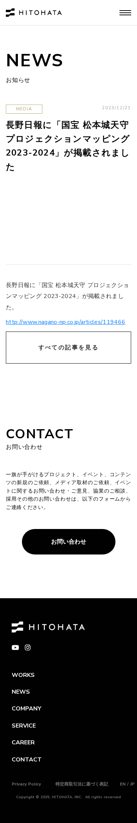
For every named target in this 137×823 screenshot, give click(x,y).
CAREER (23, 742)
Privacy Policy (26, 784)
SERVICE (24, 726)
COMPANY (26, 709)
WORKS (23, 675)
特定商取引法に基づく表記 (82, 784)
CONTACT (27, 760)
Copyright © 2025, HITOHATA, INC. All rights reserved (68, 797)
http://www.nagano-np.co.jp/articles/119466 (65, 322)
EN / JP (127, 784)
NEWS (21, 692)
